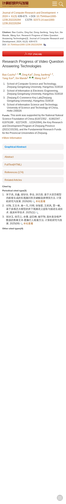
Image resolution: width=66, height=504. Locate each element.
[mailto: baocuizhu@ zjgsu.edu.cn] (20, 74)
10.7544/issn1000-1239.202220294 (24, 44)
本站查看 (40, 201)
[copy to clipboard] (45, 44)
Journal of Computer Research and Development (29, 12)
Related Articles (13, 180)
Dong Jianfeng (42, 74)
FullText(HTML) (13, 164)
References (14, 172)
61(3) (14, 16)
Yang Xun (7, 78)
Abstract (9, 157)
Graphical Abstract (15, 147)
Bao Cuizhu (8, 74)
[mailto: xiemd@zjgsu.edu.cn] (32, 77)
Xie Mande (21, 78)
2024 (5, 16)
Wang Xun (40, 78)
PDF (34, 54)
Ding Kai (27, 74)
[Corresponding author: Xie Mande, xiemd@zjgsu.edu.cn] (30, 77)
